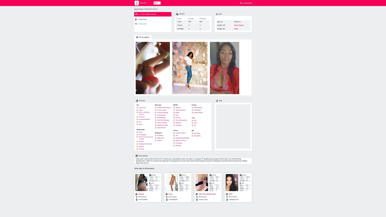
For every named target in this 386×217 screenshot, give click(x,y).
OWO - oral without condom (144, 113)
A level (141, 110)
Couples (141, 141)
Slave (177, 115)
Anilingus (178, 145)
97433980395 (173, 200)
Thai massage (161, 115)
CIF (195, 125)
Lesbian (159, 140)
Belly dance (160, 138)
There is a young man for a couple (146, 138)
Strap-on (178, 117)
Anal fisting (197, 110)
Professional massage (163, 107)
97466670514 (142, 19)
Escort (141, 132)
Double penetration (144, 119)
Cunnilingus (179, 143)
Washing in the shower (145, 144)
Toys (140, 122)
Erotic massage (161, 110)
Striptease (160, 135)
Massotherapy (161, 117)
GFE (177, 135)
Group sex (142, 117)
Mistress (178, 107)
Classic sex (142, 107)
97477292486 (143, 200)
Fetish (140, 124)
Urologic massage (162, 112)
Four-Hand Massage (163, 120)
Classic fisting (198, 107)
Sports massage (162, 122)
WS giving (197, 133)
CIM (195, 120)
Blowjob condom (181, 133)
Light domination (180, 110)
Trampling (178, 125)
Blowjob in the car (181, 140)
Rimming (141, 149)
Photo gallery (144, 37)
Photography (142, 134)
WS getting (197, 136)
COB (195, 123)
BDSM (177, 112)
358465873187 (234, 200)
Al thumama (142, 24)
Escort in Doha (138, 9)
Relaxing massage (162, 125)
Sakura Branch (161, 127)
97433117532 (203, 200)
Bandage (178, 122)
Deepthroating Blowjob (182, 138)
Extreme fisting (198, 112)
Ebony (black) (239, 25)
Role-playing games (181, 120)
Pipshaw (141, 146)
